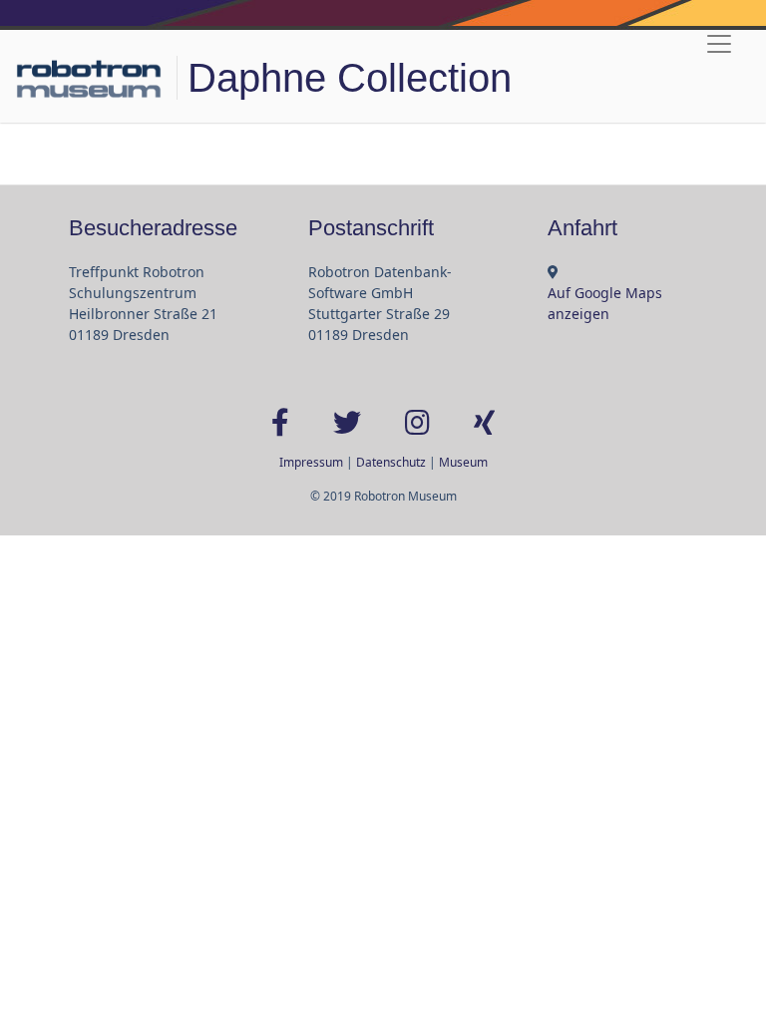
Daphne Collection (350, 78)
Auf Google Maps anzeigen (605, 303)
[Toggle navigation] (719, 44)
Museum (463, 462)
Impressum (311, 462)
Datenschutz (391, 462)
